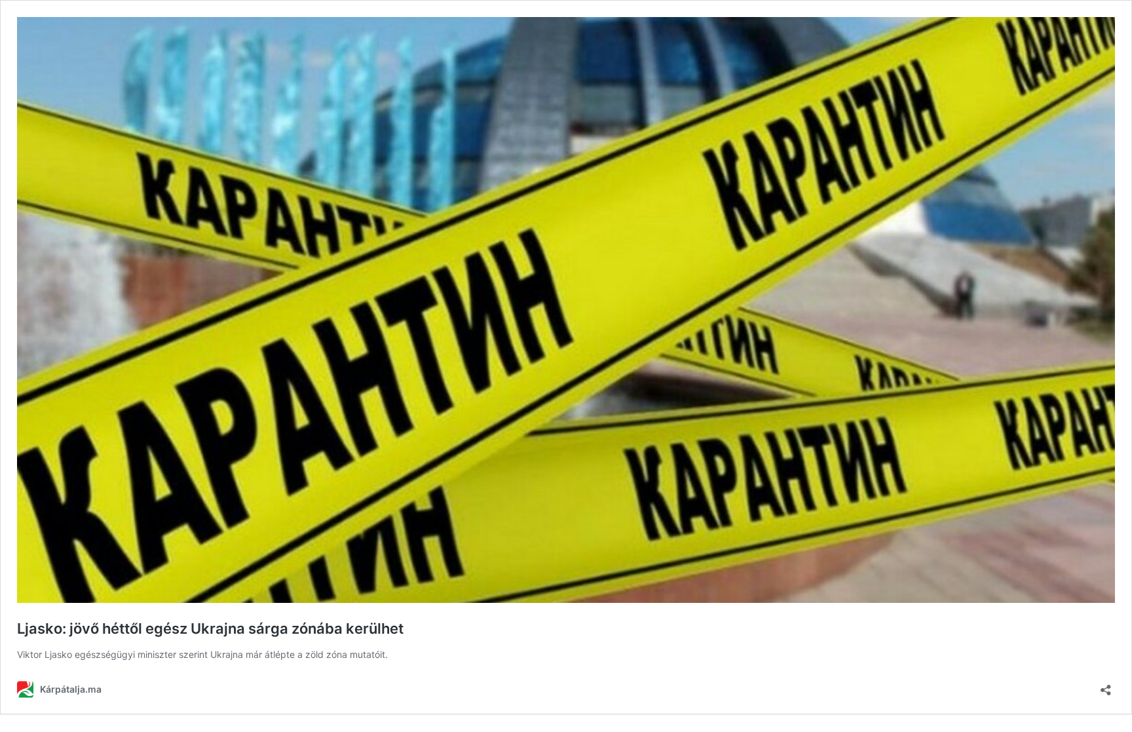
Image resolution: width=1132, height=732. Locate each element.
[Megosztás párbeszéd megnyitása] (1106, 686)
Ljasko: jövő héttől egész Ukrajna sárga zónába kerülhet (210, 628)
